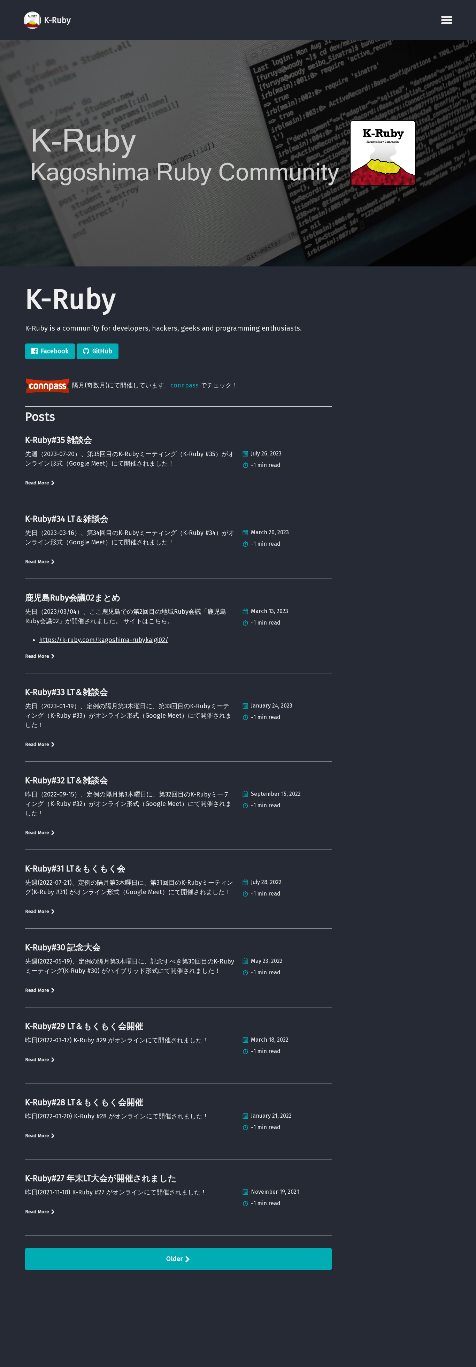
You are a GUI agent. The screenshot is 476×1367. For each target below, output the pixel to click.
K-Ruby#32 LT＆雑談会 (66, 780)
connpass (184, 385)
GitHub (102, 351)
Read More (38, 483)
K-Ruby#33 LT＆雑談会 (66, 692)
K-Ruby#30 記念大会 (63, 947)
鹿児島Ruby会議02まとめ (73, 598)
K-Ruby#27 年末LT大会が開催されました (101, 1178)
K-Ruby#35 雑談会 (58, 440)
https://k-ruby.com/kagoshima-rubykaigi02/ (103, 640)
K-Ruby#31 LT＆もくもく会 (75, 869)
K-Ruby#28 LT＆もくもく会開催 (84, 1102)
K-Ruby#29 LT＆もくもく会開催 (84, 1026)
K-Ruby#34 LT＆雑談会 (66, 519)
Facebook (55, 351)
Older (175, 1259)
